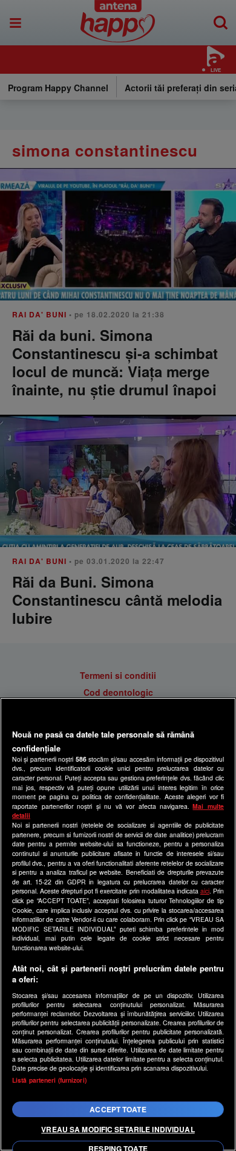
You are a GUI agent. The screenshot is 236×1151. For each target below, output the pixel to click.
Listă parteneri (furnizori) (49, 1080)
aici (204, 890)
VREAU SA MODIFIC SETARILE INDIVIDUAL (117, 1129)
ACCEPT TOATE (118, 1109)
